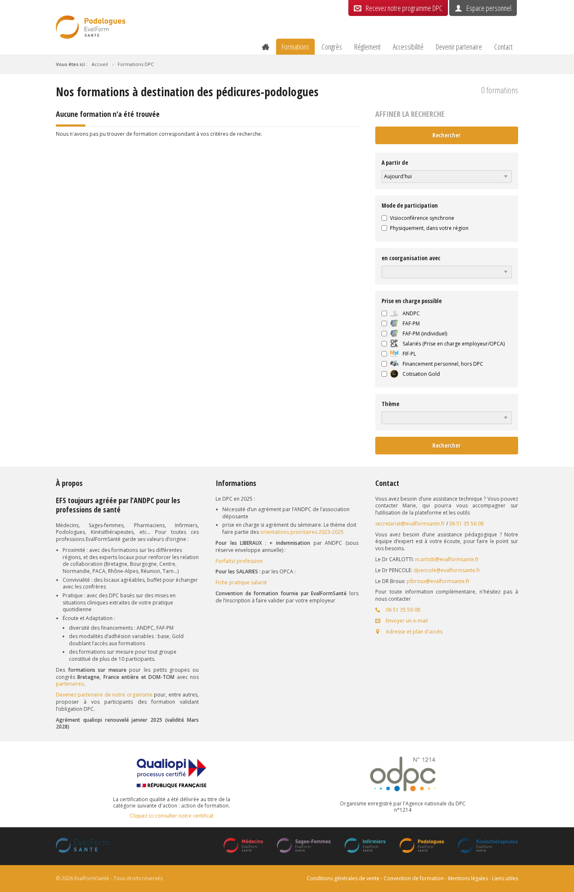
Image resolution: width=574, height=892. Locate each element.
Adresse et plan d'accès (413, 631)
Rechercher (446, 135)
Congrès (331, 47)
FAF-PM (411, 324)
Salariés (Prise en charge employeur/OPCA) (454, 344)
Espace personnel (488, 8)
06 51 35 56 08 (466, 523)
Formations (295, 47)
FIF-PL (409, 354)
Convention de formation (414, 878)
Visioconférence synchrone (422, 218)
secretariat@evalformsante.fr (410, 523)
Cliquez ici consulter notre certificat (171, 816)
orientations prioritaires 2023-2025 (302, 532)
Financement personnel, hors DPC (443, 364)
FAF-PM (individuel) (425, 334)
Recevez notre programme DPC (404, 8)
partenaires (70, 683)
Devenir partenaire (459, 47)
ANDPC (411, 314)
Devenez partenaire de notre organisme (104, 694)
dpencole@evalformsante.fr (446, 570)
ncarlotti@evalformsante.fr (447, 559)
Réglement (367, 47)
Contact (503, 47)
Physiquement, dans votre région (429, 228)
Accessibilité (408, 47)
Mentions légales (468, 878)
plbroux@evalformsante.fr (438, 581)
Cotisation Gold (421, 374)
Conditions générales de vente (343, 878)
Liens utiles (505, 878)
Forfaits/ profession (239, 561)
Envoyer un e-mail (406, 620)
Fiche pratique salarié (241, 582)
